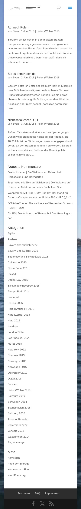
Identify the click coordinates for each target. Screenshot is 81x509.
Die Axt (12, 273)
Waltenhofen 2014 (18, 436)
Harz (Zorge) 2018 (19, 314)
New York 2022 (17, 349)
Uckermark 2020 (18, 424)
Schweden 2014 (17, 401)
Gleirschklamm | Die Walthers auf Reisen (32, 172)
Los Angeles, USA (18, 337)
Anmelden (14, 457)
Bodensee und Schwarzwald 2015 (28, 256)
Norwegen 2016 (17, 366)
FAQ (37, 493)
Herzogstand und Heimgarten (25, 176)
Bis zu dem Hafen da (22, 73)
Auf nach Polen (18, 27)
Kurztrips (13, 326)
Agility (11, 233)
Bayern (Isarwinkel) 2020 (22, 244)
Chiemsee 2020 (17, 262)
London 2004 (16, 331)
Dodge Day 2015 (18, 279)
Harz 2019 (14, 320)
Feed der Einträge (18, 463)
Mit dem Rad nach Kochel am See (41, 187)
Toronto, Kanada (18, 419)
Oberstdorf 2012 (17, 372)
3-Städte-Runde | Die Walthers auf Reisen (33, 203)
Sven (16, 31)
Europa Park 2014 (18, 291)
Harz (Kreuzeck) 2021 (21, 308)
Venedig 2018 (16, 430)
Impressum (52, 493)
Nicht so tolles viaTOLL (23, 120)
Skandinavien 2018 (19, 407)
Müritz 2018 (15, 343)
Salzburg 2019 (16, 395)
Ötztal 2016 (14, 378)
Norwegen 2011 (17, 361)
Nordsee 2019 (16, 355)
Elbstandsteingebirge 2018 (24, 285)
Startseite (24, 493)
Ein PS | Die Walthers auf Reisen (27, 213)
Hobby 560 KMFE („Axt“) (56, 197)
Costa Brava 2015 (18, 268)
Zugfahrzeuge (16, 442)
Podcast (12, 384)
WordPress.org (17, 475)
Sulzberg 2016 (16, 413)
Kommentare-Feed (19, 469)
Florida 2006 (15, 302)
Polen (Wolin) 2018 (48, 31)
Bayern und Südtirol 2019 (23, 250)
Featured (13, 297)
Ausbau (12, 239)
